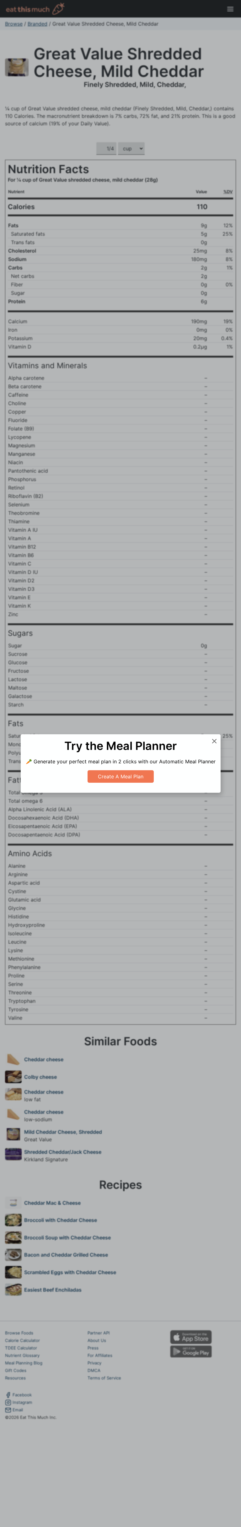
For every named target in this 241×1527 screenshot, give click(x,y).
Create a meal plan (120, 776)
